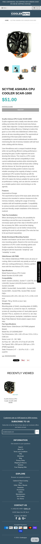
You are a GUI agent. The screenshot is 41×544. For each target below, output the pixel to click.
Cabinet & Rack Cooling (20, 481)
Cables (20, 492)
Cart (37, 8)
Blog (20, 458)
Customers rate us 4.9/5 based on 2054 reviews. (21, 418)
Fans (20, 483)
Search (20, 447)
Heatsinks (20, 487)
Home (7, 20)
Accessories (20, 489)
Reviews (20, 465)
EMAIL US (27, 508)
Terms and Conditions (20, 451)
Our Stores (20, 498)
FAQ (20, 454)
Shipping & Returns (20, 462)
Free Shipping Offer (20, 467)
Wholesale (20, 456)
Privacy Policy (20, 460)
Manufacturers (20, 494)
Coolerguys (23, 537)
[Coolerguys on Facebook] (16, 518)
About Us (20, 449)
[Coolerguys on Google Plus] (23, 518)
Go (37, 431)
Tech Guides (20, 496)
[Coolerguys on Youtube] (19, 518)
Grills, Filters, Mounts (20, 485)
